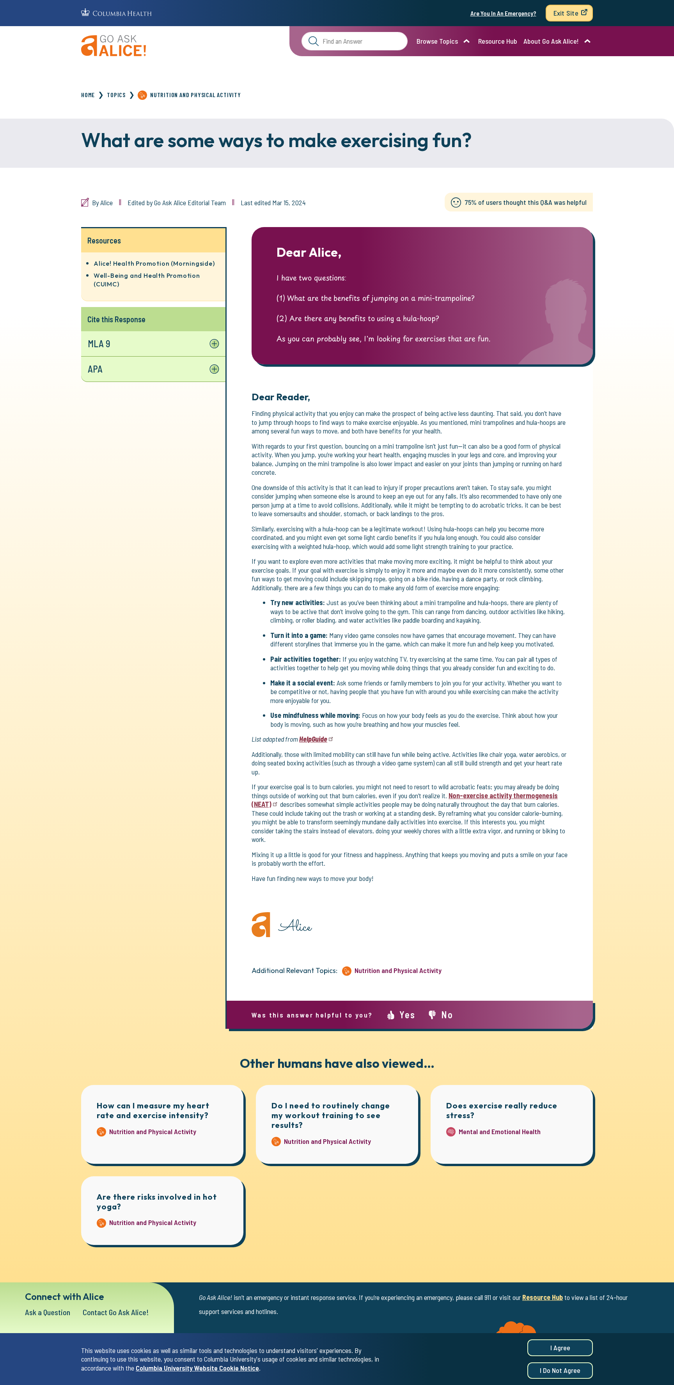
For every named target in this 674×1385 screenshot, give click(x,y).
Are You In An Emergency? (503, 13)
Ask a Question (47, 1312)
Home (88, 94)
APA (95, 369)
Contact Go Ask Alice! (116, 1312)
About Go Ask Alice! (551, 41)
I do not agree (560, 1370)
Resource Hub (497, 41)
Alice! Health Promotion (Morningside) (154, 263)
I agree (560, 1347)
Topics (116, 94)
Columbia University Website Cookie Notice (197, 1368)
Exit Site (565, 13)
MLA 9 (99, 343)
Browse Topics (437, 41)
